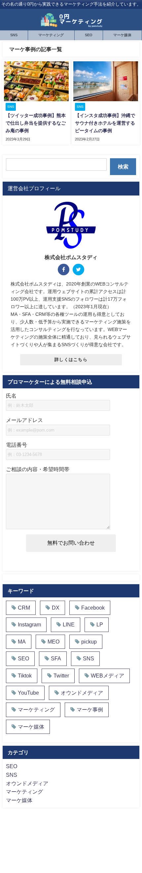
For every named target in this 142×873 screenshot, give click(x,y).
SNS (14, 35)
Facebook (93, 607)
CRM (24, 607)
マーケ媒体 (122, 35)
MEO (53, 641)
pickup (89, 641)
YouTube (28, 692)
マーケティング (51, 35)
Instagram (29, 624)
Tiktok (25, 675)
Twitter (61, 675)
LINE (69, 624)
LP (99, 624)
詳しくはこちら (71, 359)
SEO (88, 35)
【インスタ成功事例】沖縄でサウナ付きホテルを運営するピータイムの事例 (105, 123)
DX (55, 607)
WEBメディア (107, 675)
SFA (56, 658)
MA (22, 641)
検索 (123, 166)
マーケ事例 (90, 709)
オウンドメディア (82, 692)
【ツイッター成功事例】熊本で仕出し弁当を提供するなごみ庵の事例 (36, 123)
